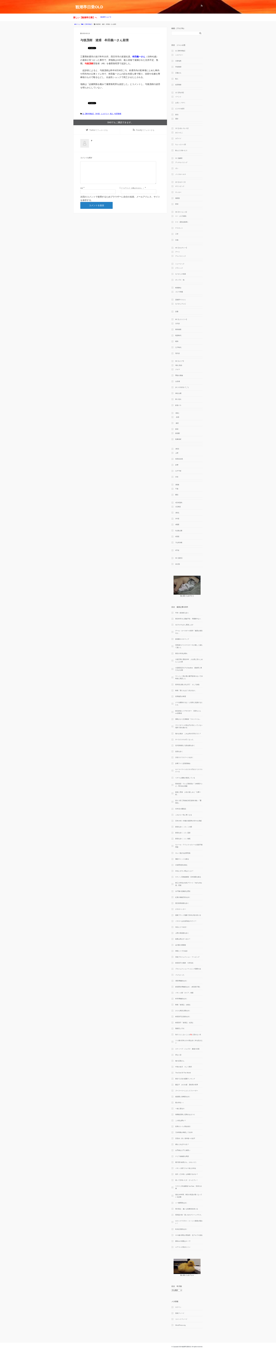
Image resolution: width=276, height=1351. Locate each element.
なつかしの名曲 (180, 274)
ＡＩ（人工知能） (181, 216)
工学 (176, 234)
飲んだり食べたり (181, 150)
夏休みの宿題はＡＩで (182, 1241)
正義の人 (178, 73)
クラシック (179, 268)
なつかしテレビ (180, 304)
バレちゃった (179, 975)
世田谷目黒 (179, 459)
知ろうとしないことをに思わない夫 (188, 1034)
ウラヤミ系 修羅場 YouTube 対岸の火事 (188, 1187)
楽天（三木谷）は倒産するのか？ (186, 1174)
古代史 (177, 323)
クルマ (177, 369)
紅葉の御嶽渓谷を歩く (182, 897)
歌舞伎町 (178, 439)
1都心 (177, 413)
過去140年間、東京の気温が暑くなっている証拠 (188, 1196)
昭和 (176, 341)
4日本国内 (178, 502)
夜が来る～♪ (179, 1102)
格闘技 (177, 198)
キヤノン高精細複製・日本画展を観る (188, 877)
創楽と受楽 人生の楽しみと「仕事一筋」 (188, 793)
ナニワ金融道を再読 (182, 1156)
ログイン (178, 1307)
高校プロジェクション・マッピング (187, 957)
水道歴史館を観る (181, 865)
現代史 (177, 353)
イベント (178, 97)
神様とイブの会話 (181, 951)
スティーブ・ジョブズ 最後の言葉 (187, 1049)
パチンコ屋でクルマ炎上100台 (185, 1168)
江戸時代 (178, 347)
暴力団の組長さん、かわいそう (185, 1162)
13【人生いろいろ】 (182, 128)
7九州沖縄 (178, 542)
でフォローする (98, 130)
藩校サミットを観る (182, 859)
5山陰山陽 (178, 530)
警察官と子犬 (179, 1028)
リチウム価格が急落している (185, 778)
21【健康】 (179, 158)
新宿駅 (177, 433)
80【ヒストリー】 (181, 319)
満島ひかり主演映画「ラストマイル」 (188, 719)
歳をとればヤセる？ (182, 1144)
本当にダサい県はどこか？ (184, 871)
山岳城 (177, 381)
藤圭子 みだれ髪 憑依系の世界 (186, 1084)
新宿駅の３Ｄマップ (182, 639)
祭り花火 (178, 399)
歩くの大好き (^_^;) (182, 387)
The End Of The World (183, 1073)
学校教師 (178, 67)
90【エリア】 (180, 361)
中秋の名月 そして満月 (183, 1067)
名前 (81, 188)
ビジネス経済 (179, 108)
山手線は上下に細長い (182, 1150)
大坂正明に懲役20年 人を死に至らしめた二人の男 (189, 660)
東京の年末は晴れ (181, 653)
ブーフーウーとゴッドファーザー (186, 1091)
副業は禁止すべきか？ (182, 939)
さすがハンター (180, 909)
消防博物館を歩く (181, 981)
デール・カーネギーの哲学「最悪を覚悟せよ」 (188, 632)
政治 (176, 114)
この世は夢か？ (180, 1120)
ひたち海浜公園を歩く (182, 1010)
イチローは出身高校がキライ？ (185, 921)
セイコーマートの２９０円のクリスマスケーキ (188, 770)
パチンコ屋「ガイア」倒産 (184, 993)
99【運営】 (179, 558)
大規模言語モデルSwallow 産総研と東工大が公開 (188, 669)
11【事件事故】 (88, 114)
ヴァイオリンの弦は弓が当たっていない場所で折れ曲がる (188, 726)
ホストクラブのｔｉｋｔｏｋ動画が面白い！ (188, 1222)
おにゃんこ (179, 132)
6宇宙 (177, 550)
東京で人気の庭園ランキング (185, 1079)
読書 (176, 311)
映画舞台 (178, 288)
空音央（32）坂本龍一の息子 (185, 1138)
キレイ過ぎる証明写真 (182, 853)
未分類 (177, 564)
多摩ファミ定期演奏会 (182, 763)
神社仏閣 (178, 393)
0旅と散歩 (178, 365)
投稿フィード (179, 1313)
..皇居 (177, 417)
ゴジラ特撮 (179, 292)
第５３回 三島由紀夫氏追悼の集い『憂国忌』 (188, 802)
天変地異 (178, 61)
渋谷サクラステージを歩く (184, 757)
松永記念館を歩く (181, 1229)
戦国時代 (178, 335)
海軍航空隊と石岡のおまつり (185, 1114)
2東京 (177, 449)
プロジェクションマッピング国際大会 (188, 969)
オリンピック (179, 186)
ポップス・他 (179, 280)
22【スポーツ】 (180, 182)
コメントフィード (181, 1319)
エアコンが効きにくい (182, 1247)
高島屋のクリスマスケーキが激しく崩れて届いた (188, 646)
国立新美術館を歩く (182, 903)
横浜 (176, 495)
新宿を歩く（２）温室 (182, 833)
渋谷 (176, 477)
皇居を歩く (179, 751)
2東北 (177, 513)
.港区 (177, 423)
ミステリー (105, 114)
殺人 (112, 114)
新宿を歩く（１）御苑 (182, 838)
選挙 (176, 119)
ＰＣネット (179, 228)
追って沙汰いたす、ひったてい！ (186, 1180)
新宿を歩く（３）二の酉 (183, 827)
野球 (176, 204)
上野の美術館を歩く (182, 933)
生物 (176, 240)
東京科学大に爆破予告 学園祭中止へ (188, 619)
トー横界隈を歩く (181, 1203)
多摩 (176, 465)
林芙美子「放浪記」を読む (184, 1022)
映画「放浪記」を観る (182, 1005)
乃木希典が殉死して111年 (184, 1132)
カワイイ (178, 138)
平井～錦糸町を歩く (182, 613)
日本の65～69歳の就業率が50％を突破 (188, 821)
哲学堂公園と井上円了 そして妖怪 (187, 684)
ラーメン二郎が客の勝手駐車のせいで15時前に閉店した (189, 677)
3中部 (97, 114)
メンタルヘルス (180, 174)
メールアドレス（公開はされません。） (132, 188)
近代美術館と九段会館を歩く (185, 745)
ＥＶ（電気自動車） (182, 222)
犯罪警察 (117, 114)
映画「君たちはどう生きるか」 (185, 690)
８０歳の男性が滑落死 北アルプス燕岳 (188, 1235)
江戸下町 (178, 471)
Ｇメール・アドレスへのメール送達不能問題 (188, 846)
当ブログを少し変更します (184, 625)
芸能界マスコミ (180, 300)
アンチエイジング (181, 162)
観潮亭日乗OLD (89, 7)
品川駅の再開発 (180, 945)
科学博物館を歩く (181, 999)
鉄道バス (178, 405)
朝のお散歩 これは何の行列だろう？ (188, 733)
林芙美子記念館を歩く (182, 1016)
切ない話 (178, 1055)
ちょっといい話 (180, 144)
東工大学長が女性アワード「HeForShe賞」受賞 (188, 884)
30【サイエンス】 (181, 212)
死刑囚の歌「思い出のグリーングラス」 (188, 1215)
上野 (176, 453)
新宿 (176, 429)
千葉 (176, 489)
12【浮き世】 (180, 92)
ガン (176, 168)
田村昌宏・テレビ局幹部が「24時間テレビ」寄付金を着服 (189, 785)
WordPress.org (180, 1325)
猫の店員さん (179, 1061)
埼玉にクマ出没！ (181, 927)
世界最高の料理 (180, 696)
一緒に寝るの (179, 1108)
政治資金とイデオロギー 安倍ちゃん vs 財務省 (188, 712)
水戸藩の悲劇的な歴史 (182, 891)
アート (177, 252)
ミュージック (179, 264)
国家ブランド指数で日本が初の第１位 (188, 915)
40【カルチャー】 (181, 248)
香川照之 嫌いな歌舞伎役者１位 (186, 1209)
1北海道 (178, 507)
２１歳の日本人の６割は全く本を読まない (188, 1042)
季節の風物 (179, 375)
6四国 (177, 536)
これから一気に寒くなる (183, 815)
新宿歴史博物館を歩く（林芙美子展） (188, 987)
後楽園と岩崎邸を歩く (182, 1096)
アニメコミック (180, 256)
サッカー (178, 192)
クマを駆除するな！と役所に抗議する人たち (188, 704)
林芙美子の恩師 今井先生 (184, 963)
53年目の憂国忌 (180, 809)
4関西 (177, 524)
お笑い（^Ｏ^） (180, 103)
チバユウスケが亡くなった (184, 739)
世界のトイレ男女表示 (182, 1126)
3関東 (177, 485)
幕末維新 (178, 329)
